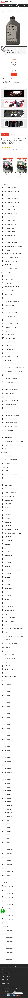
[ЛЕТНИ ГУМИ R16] (7, 898)
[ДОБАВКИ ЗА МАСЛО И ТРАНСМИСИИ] (12, 629)
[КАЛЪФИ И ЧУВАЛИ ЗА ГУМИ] (9, 357)
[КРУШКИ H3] (5, 725)
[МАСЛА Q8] (5, 560)
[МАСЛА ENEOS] (6, 549)
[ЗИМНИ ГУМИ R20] (7, 957)
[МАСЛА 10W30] (6, 504)
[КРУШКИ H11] (6, 755)
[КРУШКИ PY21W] (6, 825)
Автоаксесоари (6, 272)
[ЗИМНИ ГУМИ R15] (7, 938)
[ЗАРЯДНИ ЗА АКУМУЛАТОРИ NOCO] (11, 255)
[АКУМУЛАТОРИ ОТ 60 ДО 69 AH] (10, 196)
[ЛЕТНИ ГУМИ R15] (7, 894)
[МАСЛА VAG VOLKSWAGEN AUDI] (10, 571)
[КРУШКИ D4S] (6, 714)
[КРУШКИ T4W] (6, 847)
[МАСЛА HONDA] (6, 600)
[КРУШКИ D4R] (6, 711)
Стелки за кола (5, 647)
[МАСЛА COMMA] (6, 604)
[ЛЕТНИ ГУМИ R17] (7, 902)
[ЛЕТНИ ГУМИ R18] (7, 905)
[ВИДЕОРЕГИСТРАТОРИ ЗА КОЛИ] (10, 446)
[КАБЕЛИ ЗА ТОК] (6, 266)
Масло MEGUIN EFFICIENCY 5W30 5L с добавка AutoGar (7, 177)
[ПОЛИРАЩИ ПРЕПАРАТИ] (8, 464)
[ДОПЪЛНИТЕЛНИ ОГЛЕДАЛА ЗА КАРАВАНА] (13, 368)
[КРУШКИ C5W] (6, 685)
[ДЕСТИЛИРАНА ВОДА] (8, 670)
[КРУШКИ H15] (6, 766)
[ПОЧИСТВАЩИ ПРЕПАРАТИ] (9, 457)
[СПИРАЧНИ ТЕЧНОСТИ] (8, 678)
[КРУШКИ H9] (5, 747)
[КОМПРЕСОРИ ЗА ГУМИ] (8, 343)
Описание (5, 134)
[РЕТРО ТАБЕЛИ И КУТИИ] (9, 383)
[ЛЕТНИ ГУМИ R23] (7, 924)
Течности (4, 662)
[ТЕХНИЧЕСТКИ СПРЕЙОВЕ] (9, 475)
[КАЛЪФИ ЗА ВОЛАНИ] (8, 317)
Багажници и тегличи (8, 412)
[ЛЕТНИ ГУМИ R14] (7, 891)
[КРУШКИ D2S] (6, 700)
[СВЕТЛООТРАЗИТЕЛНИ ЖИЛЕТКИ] (11, 302)
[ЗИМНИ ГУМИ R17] (7, 946)
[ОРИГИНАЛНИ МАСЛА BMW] (9, 530)
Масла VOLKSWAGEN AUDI (13, 10)
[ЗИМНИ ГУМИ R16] (7, 942)
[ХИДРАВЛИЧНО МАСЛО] (8, 493)
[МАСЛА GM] (5, 578)
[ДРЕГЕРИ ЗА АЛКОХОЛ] (8, 365)
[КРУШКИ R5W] (6, 832)
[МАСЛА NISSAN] (6, 585)
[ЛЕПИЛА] (5, 471)
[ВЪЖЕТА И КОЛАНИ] (7, 335)
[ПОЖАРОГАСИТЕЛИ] (7, 280)
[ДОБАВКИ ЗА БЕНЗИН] (8, 618)
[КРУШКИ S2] (5, 843)
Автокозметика (6, 452)
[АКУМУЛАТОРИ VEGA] (8, 210)
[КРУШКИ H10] (6, 751)
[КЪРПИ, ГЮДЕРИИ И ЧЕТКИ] (9, 350)
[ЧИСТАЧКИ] (5, 640)
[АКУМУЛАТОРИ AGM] (7, 251)
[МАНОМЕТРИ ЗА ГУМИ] (8, 361)
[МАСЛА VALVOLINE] (7, 607)
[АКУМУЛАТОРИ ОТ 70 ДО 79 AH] (10, 199)
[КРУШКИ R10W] (6, 836)
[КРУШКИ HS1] (6, 803)
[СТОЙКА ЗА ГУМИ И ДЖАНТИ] (9, 401)
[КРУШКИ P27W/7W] (7, 821)
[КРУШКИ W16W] (6, 865)
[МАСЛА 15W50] (6, 523)
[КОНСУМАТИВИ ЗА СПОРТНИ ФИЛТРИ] (12, 479)
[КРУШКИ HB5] (6, 791)
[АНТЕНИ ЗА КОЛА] (7, 431)
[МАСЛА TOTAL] (6, 567)
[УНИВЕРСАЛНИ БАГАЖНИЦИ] (9, 423)
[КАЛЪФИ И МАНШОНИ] (8, 398)
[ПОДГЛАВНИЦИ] (6, 295)
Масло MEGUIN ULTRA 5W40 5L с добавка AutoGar (21, 177)
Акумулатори (5, 184)
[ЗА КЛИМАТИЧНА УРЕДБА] (9, 460)
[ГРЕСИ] (4, 674)
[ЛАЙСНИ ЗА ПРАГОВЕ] (8, 339)
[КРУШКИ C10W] (6, 689)
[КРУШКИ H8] (5, 740)
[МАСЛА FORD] (6, 596)
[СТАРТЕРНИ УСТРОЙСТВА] (9, 262)
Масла (6, 10)
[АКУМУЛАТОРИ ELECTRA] (9, 214)
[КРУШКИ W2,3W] (6, 854)
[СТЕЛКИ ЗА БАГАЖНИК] (8, 659)
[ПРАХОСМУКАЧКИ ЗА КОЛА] (9, 324)
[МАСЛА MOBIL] (6, 552)
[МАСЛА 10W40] (6, 508)
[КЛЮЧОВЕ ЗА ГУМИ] (7, 346)
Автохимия (4, 467)
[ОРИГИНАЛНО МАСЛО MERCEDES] (11, 534)
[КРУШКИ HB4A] (6, 788)
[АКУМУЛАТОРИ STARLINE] (9, 244)
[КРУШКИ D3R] (6, 703)
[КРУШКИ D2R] (6, 696)
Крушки (3, 681)
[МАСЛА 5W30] (6, 519)
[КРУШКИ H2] (5, 722)
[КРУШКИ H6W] (6, 733)
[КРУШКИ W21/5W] (7, 872)
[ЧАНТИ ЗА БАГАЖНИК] (8, 420)
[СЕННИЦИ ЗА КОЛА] (7, 394)
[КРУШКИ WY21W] (6, 880)
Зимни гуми (5, 927)
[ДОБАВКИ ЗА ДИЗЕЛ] (7, 622)
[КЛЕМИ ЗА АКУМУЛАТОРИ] (9, 269)
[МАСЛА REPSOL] (6, 563)
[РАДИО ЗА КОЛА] (6, 449)
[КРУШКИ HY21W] (6, 806)
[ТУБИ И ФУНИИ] (6, 284)
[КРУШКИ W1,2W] (6, 850)
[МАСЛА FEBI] (5, 582)
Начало (2, 10)
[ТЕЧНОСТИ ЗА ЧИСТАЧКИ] (9, 644)
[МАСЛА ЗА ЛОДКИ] (7, 501)
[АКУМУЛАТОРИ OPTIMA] (8, 236)
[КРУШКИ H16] (6, 769)
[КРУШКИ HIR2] (6, 799)
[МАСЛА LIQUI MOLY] (7, 611)
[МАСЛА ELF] (5, 545)
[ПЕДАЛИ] (5, 332)
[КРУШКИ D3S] (6, 707)
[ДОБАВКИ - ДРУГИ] (7, 633)
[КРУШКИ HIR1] (6, 795)
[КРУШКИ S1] (5, 839)
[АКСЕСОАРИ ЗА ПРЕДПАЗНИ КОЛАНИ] (12, 372)
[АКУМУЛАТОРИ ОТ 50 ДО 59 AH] (10, 192)
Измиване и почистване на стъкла (12, 636)
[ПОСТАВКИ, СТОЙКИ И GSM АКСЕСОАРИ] (12, 442)
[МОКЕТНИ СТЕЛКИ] (7, 655)
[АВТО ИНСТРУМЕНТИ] (8, 376)
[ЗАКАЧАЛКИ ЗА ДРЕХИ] (8, 387)
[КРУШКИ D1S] (6, 692)
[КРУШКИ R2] (5, 828)
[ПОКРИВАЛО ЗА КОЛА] (8, 409)
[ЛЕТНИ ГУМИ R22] (7, 920)
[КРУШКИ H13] (6, 762)
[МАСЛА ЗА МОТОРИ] (7, 497)
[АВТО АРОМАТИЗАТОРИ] (8, 277)
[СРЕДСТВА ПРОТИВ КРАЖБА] (9, 313)
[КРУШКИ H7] (5, 736)
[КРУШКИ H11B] (6, 758)
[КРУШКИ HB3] (6, 781)
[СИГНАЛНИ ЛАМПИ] (7, 291)
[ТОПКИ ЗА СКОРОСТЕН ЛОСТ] (10, 288)
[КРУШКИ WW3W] (6, 858)
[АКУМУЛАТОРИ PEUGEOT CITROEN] (11, 247)
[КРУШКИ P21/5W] (6, 817)
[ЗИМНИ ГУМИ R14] (7, 935)
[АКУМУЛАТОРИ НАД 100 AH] (9, 207)
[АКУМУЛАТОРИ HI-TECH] (8, 218)
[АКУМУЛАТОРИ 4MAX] (8, 229)
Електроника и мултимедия (10, 426)
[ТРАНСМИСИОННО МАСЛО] (9, 490)
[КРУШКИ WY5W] (6, 876)
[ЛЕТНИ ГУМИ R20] (7, 913)
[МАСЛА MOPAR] (6, 574)
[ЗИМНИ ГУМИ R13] (7, 931)
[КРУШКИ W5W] (6, 861)
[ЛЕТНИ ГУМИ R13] (7, 887)
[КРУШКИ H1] (5, 718)
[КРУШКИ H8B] (6, 744)
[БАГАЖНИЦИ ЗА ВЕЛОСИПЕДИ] (10, 416)
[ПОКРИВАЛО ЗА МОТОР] (8, 405)
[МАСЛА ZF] (5, 593)
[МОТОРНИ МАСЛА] (7, 486)
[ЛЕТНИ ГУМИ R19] (7, 909)
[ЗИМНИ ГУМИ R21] (7, 960)
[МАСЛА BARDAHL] (7, 538)
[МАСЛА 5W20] (6, 526)
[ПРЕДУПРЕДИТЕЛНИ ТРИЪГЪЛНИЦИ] (11, 321)
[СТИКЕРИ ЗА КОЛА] (7, 306)
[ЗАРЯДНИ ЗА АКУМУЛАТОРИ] (9, 258)
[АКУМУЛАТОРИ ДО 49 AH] (8, 188)
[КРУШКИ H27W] (6, 777)
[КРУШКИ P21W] (6, 810)
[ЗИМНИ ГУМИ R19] (7, 953)
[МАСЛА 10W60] (6, 512)
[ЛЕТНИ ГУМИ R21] (7, 916)
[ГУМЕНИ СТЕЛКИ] (7, 652)
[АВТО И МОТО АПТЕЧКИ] (8, 328)
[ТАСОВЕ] (5, 299)
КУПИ (14, 74)
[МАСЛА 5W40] (6, 516)
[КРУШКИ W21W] (6, 869)
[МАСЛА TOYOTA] (6, 589)
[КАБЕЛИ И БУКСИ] (7, 435)
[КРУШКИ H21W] (6, 773)
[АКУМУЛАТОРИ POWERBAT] (9, 240)
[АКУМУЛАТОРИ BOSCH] (8, 225)
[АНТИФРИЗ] (5, 667)
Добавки (4, 614)
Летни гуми (4, 882)
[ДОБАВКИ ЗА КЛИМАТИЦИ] (9, 626)
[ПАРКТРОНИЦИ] (6, 438)
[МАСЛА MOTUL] (6, 556)
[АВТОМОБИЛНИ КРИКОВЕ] (9, 379)
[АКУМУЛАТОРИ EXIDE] (8, 232)
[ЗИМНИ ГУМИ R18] (7, 949)
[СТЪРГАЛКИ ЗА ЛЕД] (7, 310)
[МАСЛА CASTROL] (7, 541)
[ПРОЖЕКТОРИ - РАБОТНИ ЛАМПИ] (11, 390)
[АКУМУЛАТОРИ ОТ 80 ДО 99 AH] (10, 203)
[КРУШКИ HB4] (6, 784)
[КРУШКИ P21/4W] (6, 814)
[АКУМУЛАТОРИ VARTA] (8, 222)
